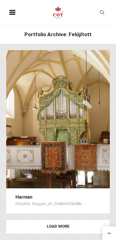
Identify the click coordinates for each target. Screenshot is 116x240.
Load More (58, 226)
